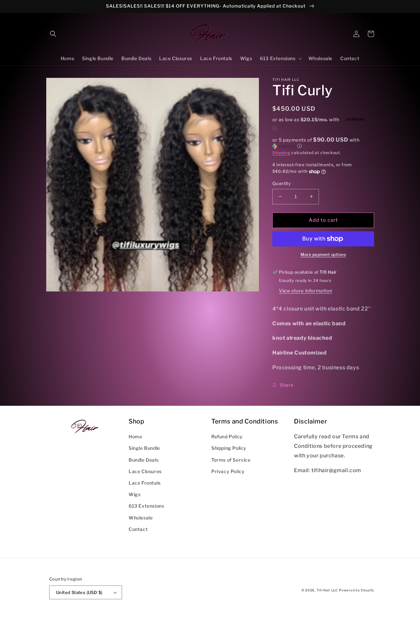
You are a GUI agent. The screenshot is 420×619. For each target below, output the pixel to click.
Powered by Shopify (356, 590)
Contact (138, 529)
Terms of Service (231, 460)
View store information (305, 290)
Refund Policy (227, 436)
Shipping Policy (228, 448)
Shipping (281, 152)
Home (135, 436)
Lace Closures (145, 471)
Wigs (134, 494)
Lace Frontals (145, 483)
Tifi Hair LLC (327, 590)
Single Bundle (144, 448)
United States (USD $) (79, 592)
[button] (53, 34)
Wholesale (141, 517)
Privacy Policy (227, 471)
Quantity (281, 183)
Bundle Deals (143, 460)
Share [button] (287, 385)
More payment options (323, 254)
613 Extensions (146, 506)
